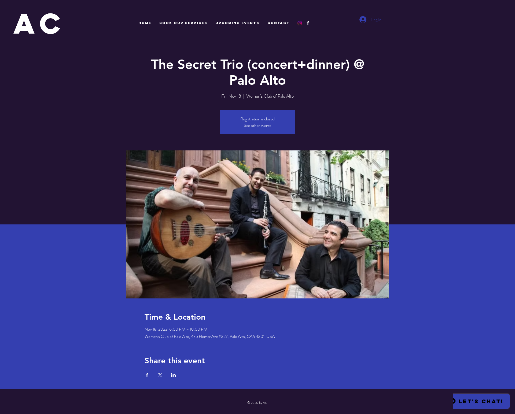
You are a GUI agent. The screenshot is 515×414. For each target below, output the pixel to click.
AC (39, 23)
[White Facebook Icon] (308, 23)
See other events (257, 125)
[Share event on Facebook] (147, 375)
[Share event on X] (160, 375)
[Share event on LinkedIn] (173, 375)
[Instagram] (299, 23)
